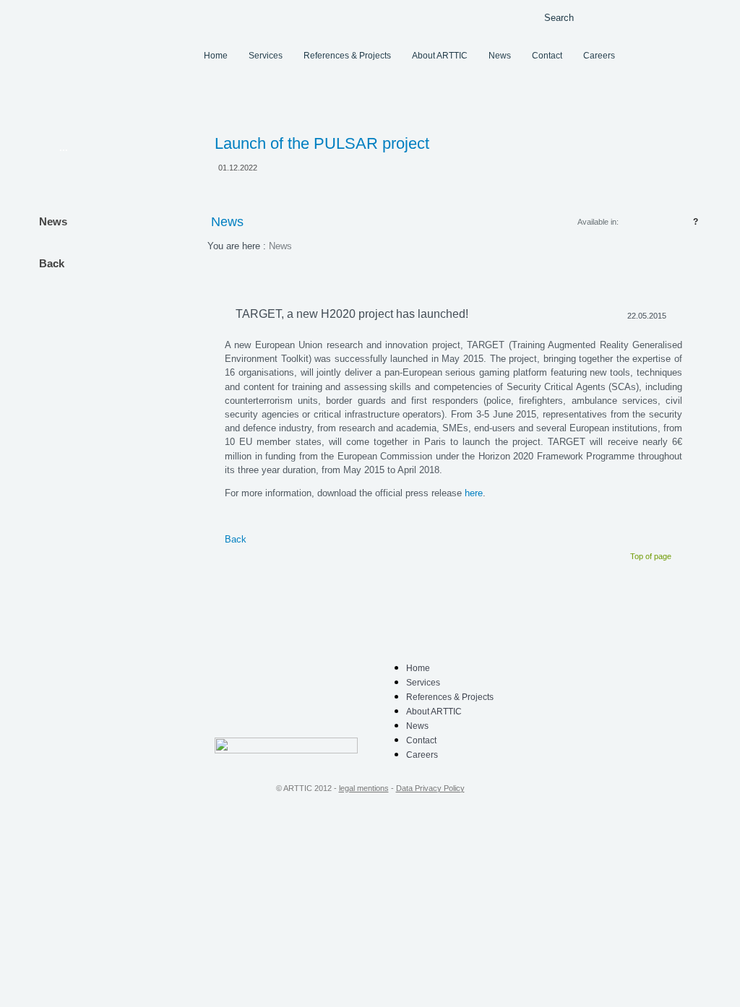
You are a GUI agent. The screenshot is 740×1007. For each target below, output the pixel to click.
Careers (599, 56)
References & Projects (347, 56)
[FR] (694, 16)
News (500, 56)
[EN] (673, 16)
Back (51, 263)
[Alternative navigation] (482, 16)
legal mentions (364, 788)
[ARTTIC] (120, 51)
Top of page (650, 556)
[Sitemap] (526, 17)
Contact (547, 56)
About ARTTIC (440, 56)
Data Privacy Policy (430, 788)
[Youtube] (298, 718)
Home (216, 56)
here (474, 493)
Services (266, 56)
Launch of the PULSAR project (322, 143)
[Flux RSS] (504, 16)
